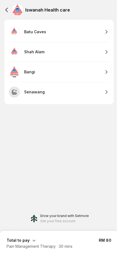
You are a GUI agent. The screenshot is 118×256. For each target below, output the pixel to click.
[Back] (6, 9)
